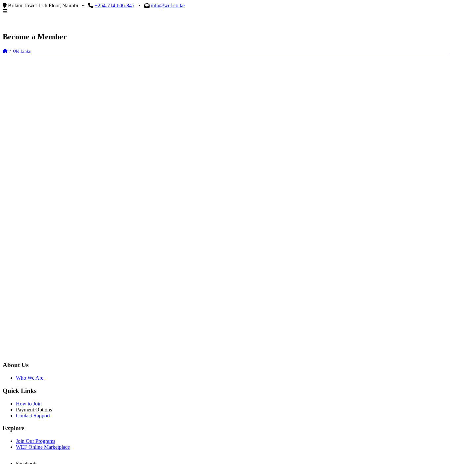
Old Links (22, 51)
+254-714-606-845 (114, 5)
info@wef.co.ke (168, 5)
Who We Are (29, 378)
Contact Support (33, 415)
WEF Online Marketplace (43, 447)
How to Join (29, 403)
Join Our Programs (35, 441)
